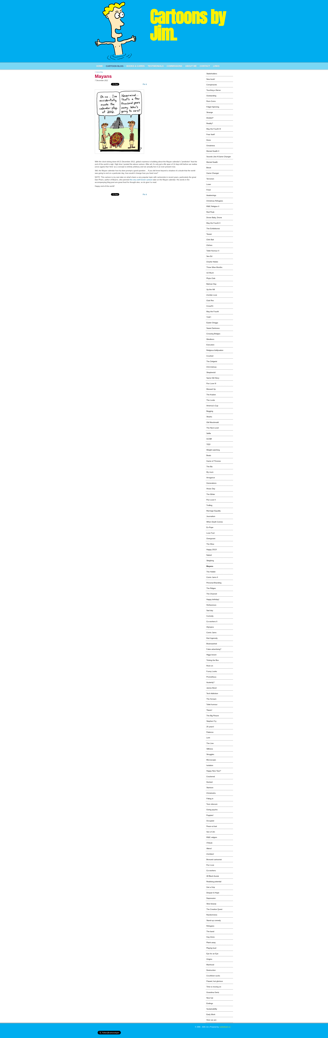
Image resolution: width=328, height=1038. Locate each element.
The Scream (211, 699)
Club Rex (210, 300)
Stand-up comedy (213, 920)
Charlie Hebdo (212, 262)
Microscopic (211, 760)
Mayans (209, 566)
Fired (208, 190)
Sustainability (211, 1009)
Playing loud (211, 948)
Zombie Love (211, 295)
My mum (209, 472)
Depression (211, 898)
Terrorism (210, 179)
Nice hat (209, 998)
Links (216, 66)
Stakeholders (211, 74)
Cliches (209, 245)
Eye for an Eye (212, 954)
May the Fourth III (213, 129)
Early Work (210, 1014)
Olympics (210, 627)
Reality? (209, 123)
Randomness (211, 915)
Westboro (210, 339)
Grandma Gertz (212, 992)
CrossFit (209, 306)
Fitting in (209, 799)
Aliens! (209, 848)
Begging (209, 411)
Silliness (209, 749)
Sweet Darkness (213, 328)
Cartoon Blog (114, 66)
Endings (209, 1003)
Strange (209, 112)
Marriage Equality (213, 511)
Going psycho (212, 810)
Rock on (209, 666)
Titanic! (209, 710)
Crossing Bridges (213, 334)
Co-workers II (211, 621)
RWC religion (211, 837)
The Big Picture (212, 716)
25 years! (210, 727)
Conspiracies (211, 85)
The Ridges (211, 588)
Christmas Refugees (214, 201)
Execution (210, 345)
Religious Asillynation (214, 350)
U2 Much (210, 273)
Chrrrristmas (211, 367)
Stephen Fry (211, 721)
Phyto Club (210, 278)
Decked (209, 782)
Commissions (174, 66)
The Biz (209, 467)
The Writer (210, 494)
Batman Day (211, 284)
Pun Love (210, 865)
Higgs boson (211, 655)
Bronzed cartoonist (214, 859)
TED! (208, 444)
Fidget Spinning (212, 107)
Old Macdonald (212, 422)
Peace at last (211, 826)
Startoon (209, 788)
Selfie (208, 433)
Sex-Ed (209, 256)
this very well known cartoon (141, 180)
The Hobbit (210, 572)
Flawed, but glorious (214, 981)
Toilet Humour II (212, 251)
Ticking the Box (212, 660)
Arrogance (210, 478)
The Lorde (210, 400)
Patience (209, 732)
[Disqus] (147, 230)
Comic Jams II (212, 577)
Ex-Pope (209, 527)
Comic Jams (211, 632)
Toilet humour (211, 704)
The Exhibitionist (213, 229)
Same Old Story (212, 378)
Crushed (209, 356)
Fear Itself (210, 134)
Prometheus (211, 677)
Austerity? (210, 682)
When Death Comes (214, 522)
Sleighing (210, 561)
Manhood (210, 965)
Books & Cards (135, 66)
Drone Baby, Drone (214, 217)
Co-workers (211, 870)
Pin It (145, 84)
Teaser (209, 234)
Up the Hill (210, 289)
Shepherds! (211, 372)
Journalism (210, 516)
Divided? (209, 118)
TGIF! (208, 317)
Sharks (209, 417)
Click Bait (210, 240)
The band (210, 931)
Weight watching (213, 450)
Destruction (211, 970)
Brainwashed (211, 644)
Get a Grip (210, 887)
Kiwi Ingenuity (212, 638)
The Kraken (211, 395)
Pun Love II (211, 500)
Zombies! (210, 854)
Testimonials (156, 66)
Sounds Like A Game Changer (218, 157)
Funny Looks (211, 671)
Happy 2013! (211, 549)
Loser (208, 184)
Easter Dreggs (212, 323)
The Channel (211, 594)
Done (208, 140)
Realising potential (213, 882)
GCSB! (209, 439)
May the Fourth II (213, 223)
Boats (208, 455)
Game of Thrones (213, 461)
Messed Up (211, 389)
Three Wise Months (214, 267)
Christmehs (211, 793)
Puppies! (209, 815)
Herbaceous (211, 605)
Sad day (209, 610)
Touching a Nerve (213, 90)
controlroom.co (224, 1027)
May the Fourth (212, 311)
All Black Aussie (212, 876)
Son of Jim (210, 832)
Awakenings (211, 195)
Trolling (209, 505)
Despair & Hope (212, 893)
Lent (208, 738)
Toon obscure (211, 804)
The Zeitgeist (211, 361)
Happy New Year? (213, 771)
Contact (205, 66)
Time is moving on (213, 987)
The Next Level (212, 428)
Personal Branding (213, 583)
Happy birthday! (212, 599)
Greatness (210, 146)
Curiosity (209, 616)
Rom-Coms (211, 101)
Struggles (210, 754)
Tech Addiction (212, 693)
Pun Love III (211, 383)
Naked (209, 555)
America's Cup (212, 406)
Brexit (208, 168)
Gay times (210, 937)
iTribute (209, 843)
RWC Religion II (212, 206)
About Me (191, 66)
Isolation (209, 765)
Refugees (210, 926)
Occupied (210, 821)
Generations (211, 483)
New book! (210, 79)
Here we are (211, 1020)
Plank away (211, 942)
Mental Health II (212, 151)
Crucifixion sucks (213, 976)
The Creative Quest (214, 909)
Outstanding (211, 96)
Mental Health (212, 162)
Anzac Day (210, 489)
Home (99, 66)
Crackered (210, 776)
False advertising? (213, 649)
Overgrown (210, 538)
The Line (210, 743)
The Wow (210, 544)
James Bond (211, 688)
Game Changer (212, 173)
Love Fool (210, 533)
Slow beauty (211, 904)
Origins (209, 959)
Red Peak (210, 212)
